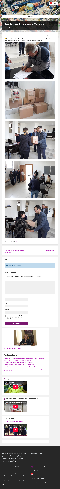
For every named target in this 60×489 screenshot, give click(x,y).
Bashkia (18, 241)
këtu (15, 461)
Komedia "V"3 (50, 250)
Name (6, 297)
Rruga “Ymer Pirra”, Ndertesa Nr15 (41, 475)
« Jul (3, 484)
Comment (7, 280)
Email (6, 303)
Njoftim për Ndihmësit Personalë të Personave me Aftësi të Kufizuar (19, 364)
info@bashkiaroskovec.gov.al (41, 482)
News (10, 27)
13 (15, 475)
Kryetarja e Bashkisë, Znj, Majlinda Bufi (13, 348)
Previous (7, 248)
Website (7, 310)
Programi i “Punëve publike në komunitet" (14, 251)
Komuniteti (23, 241)
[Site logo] (30, 12)
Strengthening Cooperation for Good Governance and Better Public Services (22, 366)
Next (54, 248)
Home (6, 27)
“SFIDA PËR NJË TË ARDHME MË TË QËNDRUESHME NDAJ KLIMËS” (18, 362)
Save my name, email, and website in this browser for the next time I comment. (15, 317)
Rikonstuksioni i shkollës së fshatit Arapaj (13, 421)
